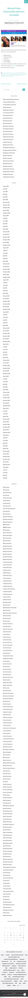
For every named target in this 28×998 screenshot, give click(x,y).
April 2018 (5, 445)
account (3, 72)
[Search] (23, 90)
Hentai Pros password (21, 963)
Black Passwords (7, 540)
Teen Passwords (6, 872)
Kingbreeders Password (8, 110)
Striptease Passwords (8, 859)
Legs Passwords (6, 733)
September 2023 (6, 277)
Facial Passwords (7, 626)
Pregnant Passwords (7, 797)
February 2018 (6, 451)
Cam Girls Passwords (7, 562)
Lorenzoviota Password (8, 112)
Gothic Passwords (7, 669)
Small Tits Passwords (8, 832)
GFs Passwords (6, 666)
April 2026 (5, 196)
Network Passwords (7, 765)
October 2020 (6, 370)
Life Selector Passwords (8, 738)
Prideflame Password (7, 163)
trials (16, 983)
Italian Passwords (7, 714)
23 (23, 937)
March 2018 (5, 448)
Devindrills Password (7, 118)
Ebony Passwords (7, 615)
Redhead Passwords (7, 811)
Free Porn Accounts (7, 642)
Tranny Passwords (7, 888)
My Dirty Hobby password (9, 970)
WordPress (22, 994)
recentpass (18, 24)
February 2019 (6, 419)
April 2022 (5, 322)
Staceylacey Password (22, 83)
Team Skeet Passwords (8, 869)
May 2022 (5, 320)
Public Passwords (7, 800)
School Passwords (7, 819)
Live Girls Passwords (7, 744)
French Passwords (7, 647)
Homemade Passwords (8, 698)
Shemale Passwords (7, 827)
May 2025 (5, 223)
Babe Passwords (6, 514)
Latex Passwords (7, 725)
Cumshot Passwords (7, 594)
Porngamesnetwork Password (9, 150)
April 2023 (5, 290)
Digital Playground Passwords (9, 607)
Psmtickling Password (8, 174)
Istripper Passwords (7, 712)
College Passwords (7, 580)
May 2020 (5, 384)
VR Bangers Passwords (8, 910)
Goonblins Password (7, 131)
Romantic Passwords (7, 813)
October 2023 (6, 274)
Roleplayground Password (9, 152)
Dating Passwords (7, 602)
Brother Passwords (7, 554)
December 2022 (6, 301)
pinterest (4, 974)
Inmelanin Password (7, 142)
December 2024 (6, 237)
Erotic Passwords (7, 618)
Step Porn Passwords (8, 851)
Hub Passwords (6, 701)
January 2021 (6, 362)
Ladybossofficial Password (9, 102)
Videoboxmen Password (8, 160)
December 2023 (6, 269)
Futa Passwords (6, 653)
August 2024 (6, 247)
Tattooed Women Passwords (9, 867)
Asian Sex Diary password (17, 954)
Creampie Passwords (7, 586)
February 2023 (6, 295)
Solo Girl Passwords (7, 840)
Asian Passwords (7, 505)
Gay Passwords (6, 661)
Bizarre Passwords (7, 538)
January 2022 (6, 330)
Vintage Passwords (7, 902)
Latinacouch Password (8, 139)
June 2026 (5, 191)
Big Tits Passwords (7, 532)
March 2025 (5, 229)
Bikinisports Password (8, 144)
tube (20, 983)
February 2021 (6, 360)
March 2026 (5, 199)
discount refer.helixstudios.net (11, 959)
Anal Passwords (6, 500)
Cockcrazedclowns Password (9, 104)
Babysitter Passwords (8, 516)
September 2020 (6, 373)
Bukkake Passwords (7, 559)
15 (20, 935)
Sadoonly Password (7, 123)
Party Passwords (6, 778)
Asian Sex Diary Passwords (9, 508)
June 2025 (5, 221)
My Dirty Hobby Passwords (9, 762)
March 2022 (5, 325)
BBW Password (6, 524)
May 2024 (5, 255)
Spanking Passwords (7, 843)
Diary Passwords (6, 604)
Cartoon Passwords (7, 564)
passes (16, 72)
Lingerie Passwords (7, 741)
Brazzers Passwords (7, 551)
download (22, 959)
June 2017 (5, 472)
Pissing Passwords (7, 784)
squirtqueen (3, 75)
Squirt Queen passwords (22, 74)
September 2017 (6, 464)
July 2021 (5, 346)
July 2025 (5, 218)
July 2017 (5, 469)
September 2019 (6, 405)
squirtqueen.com (4, 76)
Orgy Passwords (6, 770)
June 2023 (5, 285)
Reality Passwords (7, 808)
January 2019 (6, 421)
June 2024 (5, 253)
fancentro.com (5, 961)
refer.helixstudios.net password (11, 978)
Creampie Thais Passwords (9, 588)
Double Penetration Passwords (10, 613)
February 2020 (6, 392)
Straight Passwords (7, 853)
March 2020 (5, 389)
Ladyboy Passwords (7, 722)
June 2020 (5, 381)
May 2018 (5, 443)
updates (9, 985)
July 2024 (5, 250)
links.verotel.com (22, 965)
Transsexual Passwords (8, 891)
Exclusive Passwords (7, 623)
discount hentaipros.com (14, 957)
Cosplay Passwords (7, 583)
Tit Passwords (6, 880)
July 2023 (5, 282)
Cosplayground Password (9, 147)
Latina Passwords (7, 730)
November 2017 (6, 459)
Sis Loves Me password (6, 981)
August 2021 (6, 344)
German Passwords (7, 663)
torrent (8, 76)
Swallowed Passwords (8, 861)
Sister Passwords (7, 829)
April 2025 (5, 226)
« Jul (13, 944)
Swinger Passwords (7, 864)
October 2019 (6, 403)
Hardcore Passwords (7, 685)
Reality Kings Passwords (8, 805)
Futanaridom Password (8, 128)
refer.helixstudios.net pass (18, 976)
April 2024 (5, 258)
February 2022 (6, 328)
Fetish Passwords (7, 637)
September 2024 (6, 245)
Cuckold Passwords (7, 591)
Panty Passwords (7, 773)
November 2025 (6, 207)
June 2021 (5, 349)
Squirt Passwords (7, 845)
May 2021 (5, 352)
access (2, 954)
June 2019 (5, 413)
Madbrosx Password (7, 155)
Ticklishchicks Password (8, 176)
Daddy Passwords (7, 599)
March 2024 (5, 261)
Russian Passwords (7, 816)
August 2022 (6, 312)
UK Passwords (6, 896)
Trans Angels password (7, 983)
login (8, 72)
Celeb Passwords (7, 570)
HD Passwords (6, 687)
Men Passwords (6, 754)
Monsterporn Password (8, 134)
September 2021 (6, 341)
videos (14, 985)
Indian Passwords (7, 704)
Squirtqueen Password (14, 22)
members (10, 72)
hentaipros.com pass (21, 961)
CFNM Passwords (7, 572)
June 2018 (5, 440)
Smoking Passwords (7, 835)
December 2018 (6, 424)
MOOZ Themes (11, 994)
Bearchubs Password (7, 166)
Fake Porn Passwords (8, 629)
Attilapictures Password (8, 136)
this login (14, 65)
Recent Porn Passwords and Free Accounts (14, 11)
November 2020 (6, 368)
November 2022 (6, 304)
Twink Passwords (7, 894)
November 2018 (6, 427)
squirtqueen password (10, 75)
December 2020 (6, 365)
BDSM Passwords (7, 527)
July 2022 (5, 314)
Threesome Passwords (8, 877)
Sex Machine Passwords (8, 824)
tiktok (21, 981)
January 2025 (6, 234)
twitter (11, 76)
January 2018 (6, 453)
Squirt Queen (5, 74)
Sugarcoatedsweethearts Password (11, 99)
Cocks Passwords (7, 578)
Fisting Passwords (7, 639)
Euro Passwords (6, 621)
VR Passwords (6, 912)
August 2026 (6, 186)
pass (13, 72)
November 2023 (6, 271)
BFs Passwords (6, 530)
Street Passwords (7, 856)
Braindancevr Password (8, 126)
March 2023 (5, 293)
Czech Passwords (7, 596)
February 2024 (6, 263)
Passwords (5, 781)
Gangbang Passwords (8, 658)
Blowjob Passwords (7, 546)
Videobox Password (7, 158)
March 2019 (5, 416)
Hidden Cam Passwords (8, 695)
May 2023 (5, 287)
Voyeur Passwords (7, 907)
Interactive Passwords (8, 706)
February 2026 (6, 202)
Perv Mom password (20, 972)
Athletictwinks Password (8, 168)
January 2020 (6, 395)
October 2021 (6, 338)
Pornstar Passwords (7, 792)
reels (9, 976)
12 (10, 935)
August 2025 (6, 215)
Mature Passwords (7, 752)
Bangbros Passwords (8, 519)
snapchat (16, 981)
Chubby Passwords (7, 575)
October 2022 (6, 306)
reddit (2, 74)
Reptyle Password (7, 107)
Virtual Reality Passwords (8, 904)
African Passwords (7, 492)
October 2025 (6, 210)
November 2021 (6, 336)
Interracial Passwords (8, 709)
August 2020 (6, 376)
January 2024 (6, 266)
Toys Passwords (6, 886)
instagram (14, 965)
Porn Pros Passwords (8, 789)
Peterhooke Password (8, 115)
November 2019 (6, 400)
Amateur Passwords (7, 497)
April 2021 (5, 354)
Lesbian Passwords (7, 736)
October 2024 (6, 242)
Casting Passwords (7, 567)
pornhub (9, 974)
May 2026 (5, 194)
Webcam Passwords (7, 915)
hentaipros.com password (8, 963)
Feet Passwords (6, 634)
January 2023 (6, 298)
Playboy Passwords (7, 786)
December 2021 (6, 333)
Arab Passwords (6, 503)
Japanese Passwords (7, 717)
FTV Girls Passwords (7, 650)
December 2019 (6, 397)
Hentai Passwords (7, 690)
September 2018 (6, 432)
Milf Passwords (6, 757)
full (14, 961)
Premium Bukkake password (19, 974)
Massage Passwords (7, 746)
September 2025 (6, 213)
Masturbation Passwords (8, 749)
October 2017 (6, 461)
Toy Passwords (6, 883)
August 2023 (6, 279)
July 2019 (5, 411)
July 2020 (5, 378)
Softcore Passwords (7, 837)
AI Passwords (6, 495)
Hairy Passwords (6, 679)
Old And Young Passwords (9, 768)
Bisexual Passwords (7, 535)
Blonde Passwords (7, 543)
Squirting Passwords (7, 848)
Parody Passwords (7, 776)
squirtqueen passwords (18, 75)
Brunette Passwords (7, 556)
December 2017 (6, 456)
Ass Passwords (6, 511)
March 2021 (5, 357)
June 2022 (5, 317)
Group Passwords (7, 674)
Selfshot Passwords (7, 821)
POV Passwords (6, 795)
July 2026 (5, 188)
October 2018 (6, 429)
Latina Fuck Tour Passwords (9, 728)
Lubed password (13, 967)
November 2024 (6, 239)
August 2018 (6, 435)
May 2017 (5, 475)
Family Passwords (7, 631)
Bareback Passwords (7, 522)
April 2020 (5, 386)
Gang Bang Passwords (8, 655)
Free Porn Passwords (14, 20)
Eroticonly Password (7, 120)
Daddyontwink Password (8, 171)
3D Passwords (6, 487)
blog (26, 954)
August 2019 (6, 408)
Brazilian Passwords (7, 548)
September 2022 (6, 309)
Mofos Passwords (7, 760)
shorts (22, 978)
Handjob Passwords (7, 682)
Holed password (6, 965)
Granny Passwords (7, 671)
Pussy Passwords (7, 803)
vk (13, 76)
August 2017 (6, 467)
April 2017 (5, 477)
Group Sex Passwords (8, 677)
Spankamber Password (6, 83)
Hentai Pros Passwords (8, 693)
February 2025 (6, 231)
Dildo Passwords (6, 610)
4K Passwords (6, 489)
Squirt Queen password (12, 74)
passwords (23, 72)
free (6, 72)
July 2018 (5, 437)
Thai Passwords (6, 875)
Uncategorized (6, 899)
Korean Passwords (7, 720)
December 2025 (6, 204)
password (19, 72)
